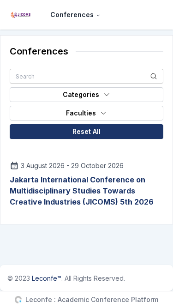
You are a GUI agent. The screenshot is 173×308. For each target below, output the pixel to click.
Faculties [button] (81, 113)
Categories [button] (81, 94)
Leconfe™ (46, 278)
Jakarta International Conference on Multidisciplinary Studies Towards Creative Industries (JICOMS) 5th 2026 (82, 190)
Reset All (86, 131)
